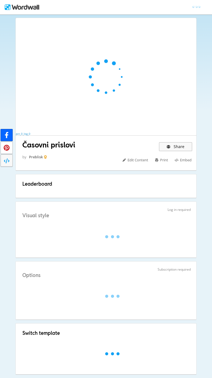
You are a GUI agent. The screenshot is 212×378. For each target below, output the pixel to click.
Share (178, 146)
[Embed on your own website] (7, 160)
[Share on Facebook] (7, 135)
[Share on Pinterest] (7, 148)
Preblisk (36, 156)
